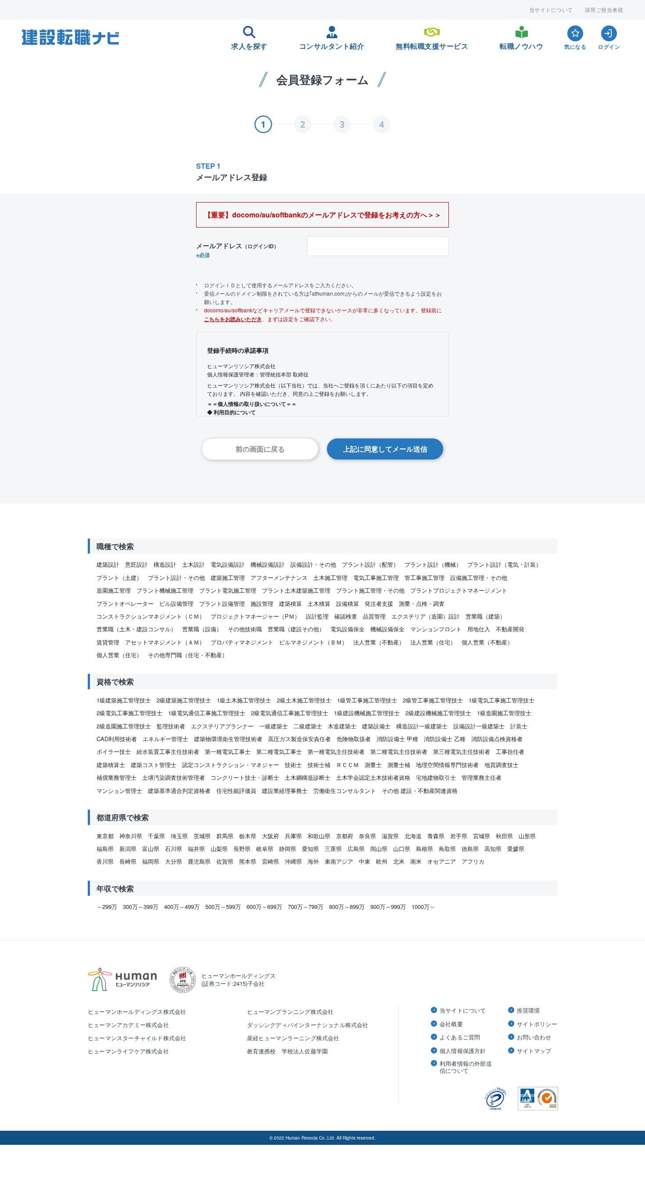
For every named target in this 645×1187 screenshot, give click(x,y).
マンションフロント (436, 629)
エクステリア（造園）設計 (425, 616)
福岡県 (150, 861)
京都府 (344, 836)
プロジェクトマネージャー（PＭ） (255, 616)
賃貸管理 (108, 642)
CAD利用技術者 (117, 739)
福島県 (105, 848)
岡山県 (378, 848)
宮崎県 (270, 861)
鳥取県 (447, 848)
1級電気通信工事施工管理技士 (206, 713)
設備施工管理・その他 (478, 577)
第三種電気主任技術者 (461, 751)
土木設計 (193, 564)
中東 (364, 861)
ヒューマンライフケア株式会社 (128, 1051)
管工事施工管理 (424, 577)
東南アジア (339, 861)
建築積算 (290, 603)
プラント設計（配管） (370, 564)
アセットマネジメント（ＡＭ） (165, 642)
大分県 (173, 861)
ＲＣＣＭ (347, 764)
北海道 (413, 836)
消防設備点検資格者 (497, 739)
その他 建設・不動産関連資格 (420, 790)
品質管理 (374, 616)
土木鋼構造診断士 (307, 777)
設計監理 (317, 616)
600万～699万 (264, 906)
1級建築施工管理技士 (124, 700)
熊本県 (247, 861)
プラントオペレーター (125, 603)
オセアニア (441, 861)
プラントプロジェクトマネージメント (458, 590)
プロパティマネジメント (242, 642)
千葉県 (156, 836)
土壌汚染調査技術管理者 (173, 777)
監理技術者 (171, 726)
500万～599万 (223, 906)
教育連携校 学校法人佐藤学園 (287, 1051)
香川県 (105, 861)
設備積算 (347, 603)
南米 (416, 861)
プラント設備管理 (222, 603)
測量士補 (398, 764)
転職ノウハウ (521, 43)
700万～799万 (305, 906)
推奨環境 (528, 1010)
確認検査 (345, 616)
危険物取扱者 (354, 739)
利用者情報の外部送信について (466, 1067)
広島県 (356, 848)
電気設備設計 (228, 564)
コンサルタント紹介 (332, 43)
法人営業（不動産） (379, 642)
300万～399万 (140, 906)
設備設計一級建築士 (479, 726)
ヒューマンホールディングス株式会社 (137, 1011)
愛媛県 (515, 848)
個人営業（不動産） (487, 642)
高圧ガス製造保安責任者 (299, 739)
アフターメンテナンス (279, 577)
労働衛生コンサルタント (344, 790)
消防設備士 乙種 (445, 739)
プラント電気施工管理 (227, 590)
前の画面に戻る (260, 449)
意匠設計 (136, 564)
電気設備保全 (347, 629)
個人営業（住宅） (119, 655)
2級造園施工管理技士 (124, 726)
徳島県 (470, 848)
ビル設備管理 (176, 603)
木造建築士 (342, 726)
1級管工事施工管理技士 (367, 700)
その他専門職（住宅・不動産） (188, 655)
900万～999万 (388, 906)
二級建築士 (308, 726)
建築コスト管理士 (153, 764)
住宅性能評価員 (236, 790)
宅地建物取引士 (436, 777)
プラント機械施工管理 (165, 590)
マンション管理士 (119, 790)
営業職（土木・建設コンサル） (136, 629)
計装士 (518, 726)
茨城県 (202, 836)
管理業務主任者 (482, 777)
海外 (313, 861)
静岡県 (287, 848)
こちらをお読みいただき (233, 319)
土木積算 (319, 603)
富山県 (150, 848)
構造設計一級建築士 (422, 726)
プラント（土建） (119, 577)
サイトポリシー (537, 1024)
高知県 (493, 848)
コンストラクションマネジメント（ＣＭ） (151, 616)
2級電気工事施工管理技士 (129, 713)
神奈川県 (130, 836)
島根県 (424, 848)
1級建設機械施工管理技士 (367, 713)
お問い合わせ (534, 1037)
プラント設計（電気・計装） (504, 564)
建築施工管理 (228, 577)
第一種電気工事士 (228, 751)
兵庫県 (293, 836)
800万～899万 (347, 906)
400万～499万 (182, 906)
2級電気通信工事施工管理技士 (289, 713)
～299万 (107, 906)
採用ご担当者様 (604, 10)
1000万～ (423, 906)
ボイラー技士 (114, 751)
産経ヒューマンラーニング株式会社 (293, 1038)
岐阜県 (264, 848)
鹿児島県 (199, 861)
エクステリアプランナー (222, 726)
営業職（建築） (485, 616)
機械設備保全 (387, 629)
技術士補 (319, 764)
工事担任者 (510, 751)
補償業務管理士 (116, 777)
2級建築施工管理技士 (184, 700)
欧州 (381, 861)
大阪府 (270, 836)
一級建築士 (273, 726)
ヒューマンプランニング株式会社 (290, 1011)
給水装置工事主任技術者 (167, 751)
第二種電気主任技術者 (398, 751)
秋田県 (504, 836)
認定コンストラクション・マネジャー (230, 764)
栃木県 (247, 836)
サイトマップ (534, 1050)
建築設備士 (376, 726)
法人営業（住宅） (433, 642)
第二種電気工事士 (279, 751)
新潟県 (127, 848)
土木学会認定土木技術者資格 (373, 777)
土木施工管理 (330, 577)
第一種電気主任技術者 (336, 751)
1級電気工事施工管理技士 (501, 700)
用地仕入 (478, 629)
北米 (399, 861)
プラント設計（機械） (433, 564)
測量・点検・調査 (421, 603)
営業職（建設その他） (296, 629)
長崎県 (127, 861)
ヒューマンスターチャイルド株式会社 (137, 1038)
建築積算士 (111, 764)
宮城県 (481, 836)
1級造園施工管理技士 (504, 713)
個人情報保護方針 (463, 1050)
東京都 (105, 836)
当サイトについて (551, 10)
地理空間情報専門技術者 (447, 764)
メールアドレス (237, 250)
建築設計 (108, 564)
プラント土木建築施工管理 (296, 590)
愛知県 (310, 848)
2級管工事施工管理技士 (433, 700)
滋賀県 (390, 836)
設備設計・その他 (313, 564)
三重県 (333, 848)
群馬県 (224, 836)
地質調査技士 (501, 764)
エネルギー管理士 (165, 739)
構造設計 (165, 564)
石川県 (173, 848)
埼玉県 (179, 836)
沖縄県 (293, 861)
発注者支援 (379, 603)
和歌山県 (319, 836)
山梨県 (219, 848)
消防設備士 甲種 (397, 739)
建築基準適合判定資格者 (179, 790)
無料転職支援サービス (432, 43)
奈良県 (367, 836)
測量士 (373, 764)
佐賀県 (224, 861)
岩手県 (458, 836)
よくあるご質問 (460, 1037)
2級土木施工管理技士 (304, 700)
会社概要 (451, 1024)
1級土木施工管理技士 (244, 700)
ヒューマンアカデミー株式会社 (128, 1025)
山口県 (401, 848)
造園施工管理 (114, 590)
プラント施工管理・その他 (370, 590)
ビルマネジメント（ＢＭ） (313, 642)
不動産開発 (510, 629)
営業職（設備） (202, 629)
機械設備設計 (268, 564)
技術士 (293, 764)
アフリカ (473, 861)
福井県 (196, 848)
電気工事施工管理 (376, 577)
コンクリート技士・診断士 (245, 777)
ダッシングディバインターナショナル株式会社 (308, 1025)
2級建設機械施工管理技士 (438, 713)
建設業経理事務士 (285, 790)
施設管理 (262, 603)
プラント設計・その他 (176, 577)
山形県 (527, 836)
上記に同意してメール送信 (385, 449)
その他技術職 (245, 629)
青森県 (435, 836)
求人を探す (249, 43)
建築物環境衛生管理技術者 (228, 739)
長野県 (242, 848)
